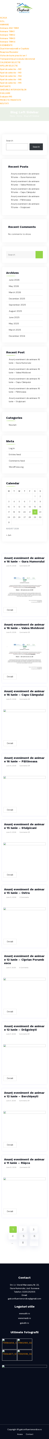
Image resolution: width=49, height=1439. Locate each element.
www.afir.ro (24, 1313)
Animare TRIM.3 (7, 38)
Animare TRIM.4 (7, 41)
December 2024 (17, 336)
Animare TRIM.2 (7, 34)
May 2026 (14, 286)
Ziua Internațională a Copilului (14, 48)
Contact (29, 1434)
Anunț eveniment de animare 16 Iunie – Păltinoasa (24, 759)
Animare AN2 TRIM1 (9, 28)
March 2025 (15, 329)
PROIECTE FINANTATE (10, 100)
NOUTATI (4, 103)
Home (19, 116)
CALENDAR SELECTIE (10, 62)
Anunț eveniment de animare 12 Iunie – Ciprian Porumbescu (24, 959)
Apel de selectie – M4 (11, 76)
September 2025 (17, 304)
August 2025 (15, 311)
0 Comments (24, 897)
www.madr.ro (24, 1318)
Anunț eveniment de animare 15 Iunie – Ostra (24, 891)
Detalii (10, 610)
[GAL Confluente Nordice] (24, 7)
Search (9, 140)
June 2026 (14, 279)
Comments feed (17, 460)
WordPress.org (16, 467)
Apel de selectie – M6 (11, 79)
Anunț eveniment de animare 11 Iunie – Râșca (24, 1161)
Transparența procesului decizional (17, 58)
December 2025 (17, 298)
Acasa (20, 1434)
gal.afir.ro (24, 1323)
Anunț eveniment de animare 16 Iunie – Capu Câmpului (24, 693)
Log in (12, 448)
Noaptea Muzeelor (9, 52)
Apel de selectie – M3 (10, 72)
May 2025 (14, 323)
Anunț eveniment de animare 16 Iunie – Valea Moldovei (24, 626)
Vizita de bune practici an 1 (13, 55)
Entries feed (15, 454)
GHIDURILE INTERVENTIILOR (13, 89)
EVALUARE (5, 93)
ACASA (3, 17)
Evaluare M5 (6, 96)
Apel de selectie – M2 (10, 69)
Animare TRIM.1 (7, 31)
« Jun (8, 535)
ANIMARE (4, 24)
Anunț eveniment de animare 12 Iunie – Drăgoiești (24, 1027)
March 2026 (15, 292)
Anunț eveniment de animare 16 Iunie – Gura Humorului (24, 559)
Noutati (12, 424)
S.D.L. (2, 21)
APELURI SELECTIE (9, 65)
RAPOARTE (5, 86)
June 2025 (14, 317)
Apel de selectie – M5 (11, 82)
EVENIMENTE (6, 45)
